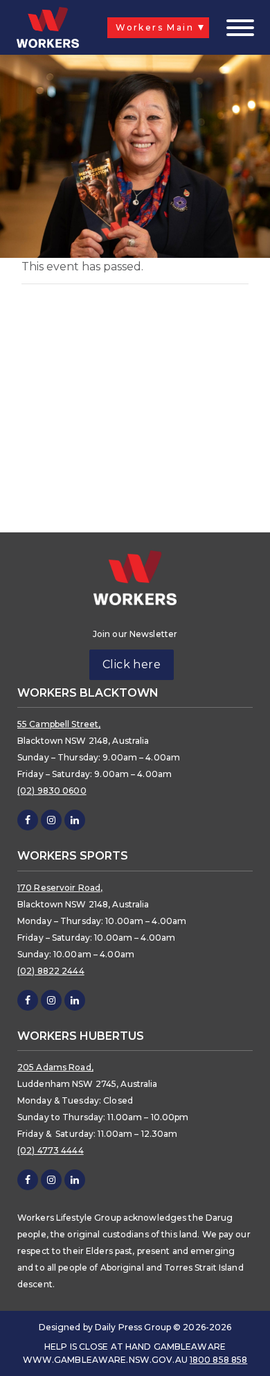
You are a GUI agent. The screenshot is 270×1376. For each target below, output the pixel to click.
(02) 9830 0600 (52, 790)
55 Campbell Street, (58, 724)
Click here (131, 664)
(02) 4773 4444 (50, 1150)
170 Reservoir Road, (59, 887)
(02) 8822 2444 (50, 971)
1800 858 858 (218, 1360)
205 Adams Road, (55, 1067)
